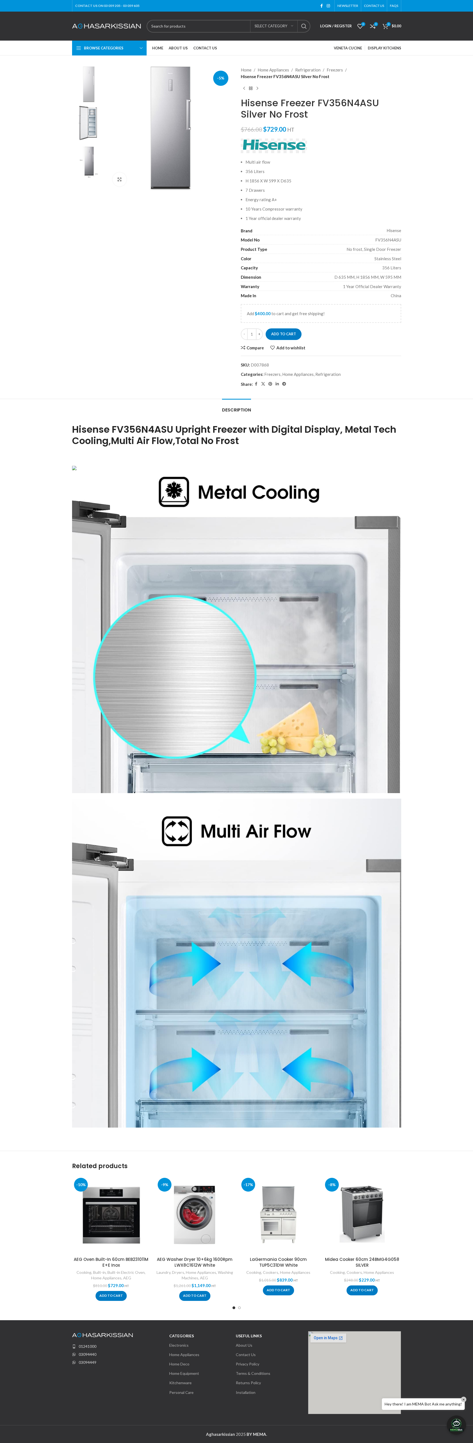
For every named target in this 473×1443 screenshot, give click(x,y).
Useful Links (249, 1335)
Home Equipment (184, 1373)
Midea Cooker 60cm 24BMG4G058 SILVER (362, 1262)
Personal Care (181, 1392)
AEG (127, 1277)
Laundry (163, 1272)
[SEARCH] (304, 26)
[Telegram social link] (284, 384)
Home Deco (179, 1364)
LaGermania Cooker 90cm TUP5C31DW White (278, 1262)
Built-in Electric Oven (126, 1272)
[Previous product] (244, 88)
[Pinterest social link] (270, 384)
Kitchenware (180, 1382)
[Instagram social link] (328, 6)
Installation (245, 1392)
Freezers (335, 69)
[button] (111, 1296)
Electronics (179, 1345)
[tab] (236, 407)
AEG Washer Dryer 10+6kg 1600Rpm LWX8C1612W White (194, 1262)
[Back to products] (250, 88)
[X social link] (263, 384)
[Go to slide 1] (233, 1307)
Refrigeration (308, 69)
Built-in (99, 1272)
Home (246, 69)
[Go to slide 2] (239, 1307)
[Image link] (102, 1334)
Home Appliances (273, 69)
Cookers (270, 1272)
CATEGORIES (181, 1335)
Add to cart (283, 334)
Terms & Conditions (253, 1373)
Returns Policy (248, 1382)
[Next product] (257, 88)
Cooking (83, 1272)
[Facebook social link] (321, 6)
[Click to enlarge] (119, 179)
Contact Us (246, 1354)
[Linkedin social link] (277, 384)
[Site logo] (106, 25)
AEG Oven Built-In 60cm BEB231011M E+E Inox (111, 1262)
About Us (244, 1345)
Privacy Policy (247, 1364)
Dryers (178, 1272)
